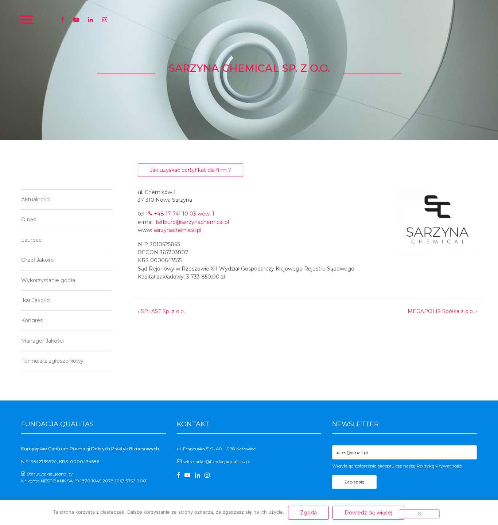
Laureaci (32, 240)
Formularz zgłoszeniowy (52, 361)
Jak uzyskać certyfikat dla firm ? (190, 170)
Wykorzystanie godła (48, 280)
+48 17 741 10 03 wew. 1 (184, 213)
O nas (28, 219)
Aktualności (35, 199)
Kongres (32, 320)
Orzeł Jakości (38, 260)
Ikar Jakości (35, 300)
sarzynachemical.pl (177, 230)
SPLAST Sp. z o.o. (163, 311)
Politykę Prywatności (439, 466)
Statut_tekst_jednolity (50, 474)
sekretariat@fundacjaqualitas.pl (216, 461)
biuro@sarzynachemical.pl (196, 222)
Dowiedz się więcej (368, 512)
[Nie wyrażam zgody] (419, 513)
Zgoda (308, 512)
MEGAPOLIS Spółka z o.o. (441, 311)
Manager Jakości (42, 341)
